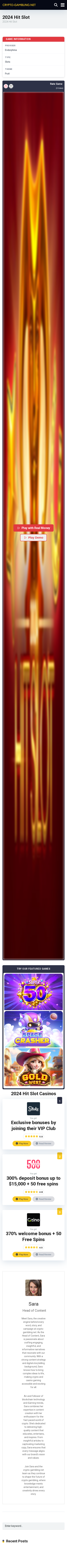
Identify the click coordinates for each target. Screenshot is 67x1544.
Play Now (23, 1143)
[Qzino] (33, 1225)
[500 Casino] (33, 1169)
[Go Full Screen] (11, 86)
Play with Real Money (36, 528)
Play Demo (35, 537)
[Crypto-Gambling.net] (19, 4)
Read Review (45, 1143)
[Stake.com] (33, 1114)
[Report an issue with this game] (6, 86)
